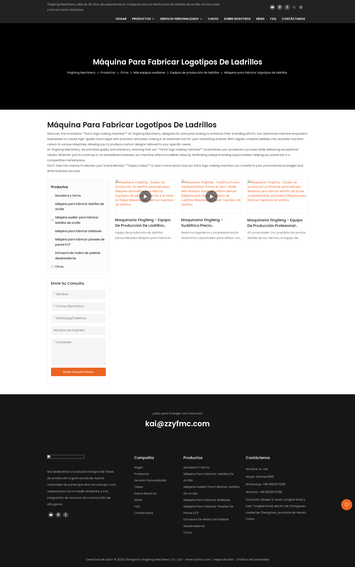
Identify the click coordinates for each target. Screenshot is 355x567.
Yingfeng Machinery (81, 72)
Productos (107, 72)
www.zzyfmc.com (198, 559)
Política (243, 559)
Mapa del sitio (224, 559)
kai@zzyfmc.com (177, 423)
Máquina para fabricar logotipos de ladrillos (255, 72)
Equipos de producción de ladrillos (194, 72)
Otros (124, 72)
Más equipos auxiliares (149, 72)
